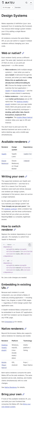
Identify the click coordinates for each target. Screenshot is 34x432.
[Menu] (30, 2)
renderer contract (10, 209)
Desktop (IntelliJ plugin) (5, 347)
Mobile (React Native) (4, 365)
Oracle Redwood (18, 91)
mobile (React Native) (24, 117)
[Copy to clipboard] (30, 245)
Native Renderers (11, 387)
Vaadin (7, 91)
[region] (17, 258)
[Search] (26, 3)
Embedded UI (9, 322)
